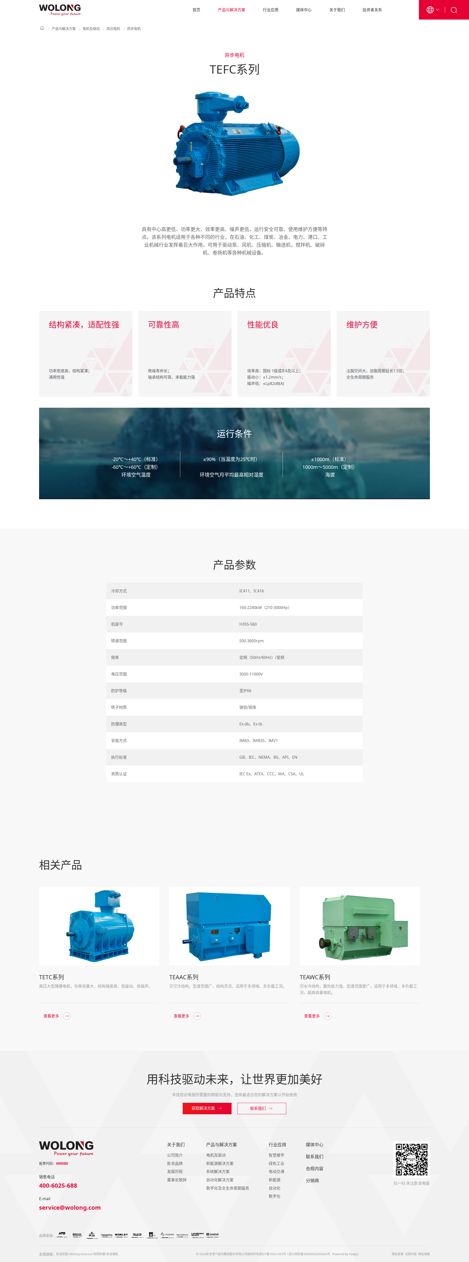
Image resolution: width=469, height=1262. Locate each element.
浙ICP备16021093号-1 (274, 1254)
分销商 (312, 1180)
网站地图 (424, 1254)
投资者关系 (372, 9)
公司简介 (175, 1155)
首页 (196, 9)
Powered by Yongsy (345, 1254)
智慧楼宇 (276, 1155)
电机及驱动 (91, 28)
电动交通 (276, 1171)
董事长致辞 (177, 1180)
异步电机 (134, 28)
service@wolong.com (70, 1207)
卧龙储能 (112, 1254)
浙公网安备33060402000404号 (309, 1254)
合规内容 (314, 1169)
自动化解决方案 (220, 1180)
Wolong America (80, 1254)
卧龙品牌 (175, 1163)
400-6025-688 (58, 1185)
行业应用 (270, 9)
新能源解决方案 (220, 1163)
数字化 (274, 1196)
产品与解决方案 (231, 9)
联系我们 (314, 1157)
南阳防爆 (99, 1254)
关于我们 (337, 9)
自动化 (274, 1188)
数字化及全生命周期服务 (227, 1188)
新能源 (274, 1180)
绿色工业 (276, 1163)
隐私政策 (398, 1254)
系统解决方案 (218, 1171)
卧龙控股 (62, 1254)
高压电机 (113, 28)
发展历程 (175, 1171)
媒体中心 (304, 9)
